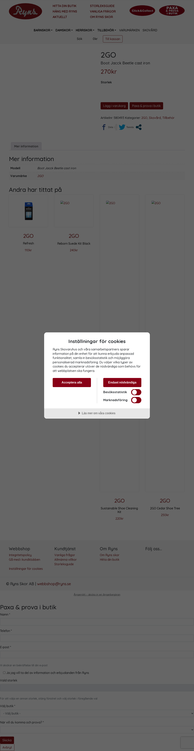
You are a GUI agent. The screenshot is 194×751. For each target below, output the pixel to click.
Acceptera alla (72, 382)
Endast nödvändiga (122, 382)
